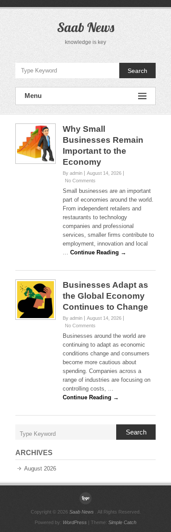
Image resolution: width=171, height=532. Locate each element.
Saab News (85, 27)
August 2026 (40, 468)
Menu (33, 95)
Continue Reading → (98, 252)
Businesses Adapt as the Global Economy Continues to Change (105, 295)
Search (137, 70)
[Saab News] (85, 498)
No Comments (80, 180)
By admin (72, 173)
